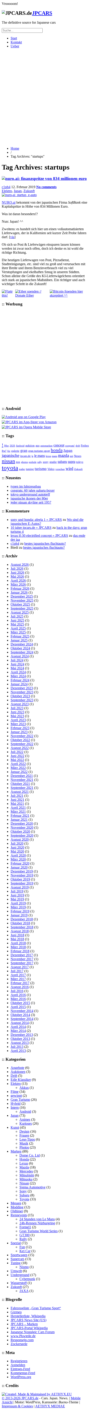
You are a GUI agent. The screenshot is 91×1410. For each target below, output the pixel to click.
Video (51, 469)
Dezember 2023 (22, 688)
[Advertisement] (45, 97)
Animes (24, 1119)
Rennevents (19, 1215)
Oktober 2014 (20, 1015)
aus (38, 445)
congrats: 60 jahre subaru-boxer (33, 490)
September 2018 (22, 927)
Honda (24, 1159)
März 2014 (18, 1031)
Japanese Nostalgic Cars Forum (33, 1332)
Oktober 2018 (20, 923)
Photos (24, 1147)
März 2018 (18, 947)
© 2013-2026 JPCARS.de (20, 1398)
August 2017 (20, 967)
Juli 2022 (17, 752)
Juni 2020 (17, 847)
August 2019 (20, 887)
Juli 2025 (17, 616)
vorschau (60, 469)
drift (78, 445)
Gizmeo (16, 1312)
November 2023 (22, 692)
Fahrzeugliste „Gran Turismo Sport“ (36, 1308)
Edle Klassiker (21, 1080)
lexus (48, 456)
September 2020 (22, 835)
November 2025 (22, 600)
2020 (12, 445)
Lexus (23, 1163)
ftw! (4, 450)
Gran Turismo (20, 1099)
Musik (23, 1143)
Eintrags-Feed (20, 1369)
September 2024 (22, 652)
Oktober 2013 (20, 1039)
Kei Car (24, 1251)
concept (58, 445)
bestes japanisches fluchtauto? (45, 543)
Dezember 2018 (22, 919)
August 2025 (20, 612)
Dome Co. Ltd (29, 1155)
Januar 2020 (19, 867)
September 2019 (22, 883)
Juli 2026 (17, 568)
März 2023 (18, 724)
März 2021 (18, 811)
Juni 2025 (17, 620)
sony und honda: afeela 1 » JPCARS (36, 520)
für (8, 451)
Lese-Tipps (27, 1139)
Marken (16, 1151)
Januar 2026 (19, 592)
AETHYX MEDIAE (50, 1406)
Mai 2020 (17, 851)
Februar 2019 (20, 911)
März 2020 (18, 859)
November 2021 (22, 780)
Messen (16, 1203)
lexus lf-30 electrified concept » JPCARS (39, 535)
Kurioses (25, 1123)
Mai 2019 (17, 899)
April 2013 (18, 1051)
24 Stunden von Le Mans (37, 1219)
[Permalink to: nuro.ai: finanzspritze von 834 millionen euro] (44, 178)
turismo (41, 468)
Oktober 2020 (20, 831)
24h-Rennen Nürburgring (37, 1223)
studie (53, 462)
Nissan (24, 1183)
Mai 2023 (17, 716)
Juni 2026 (17, 572)
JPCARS (42, 13)
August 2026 (20, 564)
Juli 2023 (17, 708)
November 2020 (22, 827)
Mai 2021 (17, 803)
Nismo (24, 1267)
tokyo (79, 462)
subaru (62, 462)
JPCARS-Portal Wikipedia (29, 1328)
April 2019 (18, 903)
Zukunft (29, 191)
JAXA (23, 1291)
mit (71, 456)
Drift (14, 1076)
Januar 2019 (19, 915)
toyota (10, 467)
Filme (15, 1091)
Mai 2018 (17, 939)
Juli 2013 (17, 1047)
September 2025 (22, 608)
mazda (63, 455)
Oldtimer (17, 1211)
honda (57, 450)
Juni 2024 (17, 664)
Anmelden (18, 1365)
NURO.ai (8, 202)
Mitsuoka (25, 1179)
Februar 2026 (20, 588)
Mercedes (26, 1171)
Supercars (17, 1259)
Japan (18, 191)
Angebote (17, 1068)
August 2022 (20, 748)
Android (20, 445)
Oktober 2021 (20, 784)
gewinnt (16, 1095)
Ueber (15, 46)
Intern (15, 1107)
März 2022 (18, 768)
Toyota (24, 1199)
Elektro (7, 191)
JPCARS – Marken (24, 1324)
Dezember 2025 (22, 596)
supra (71, 462)
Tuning (16, 1263)
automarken (46, 445)
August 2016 (20, 987)
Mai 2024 (17, 668)
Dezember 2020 (22, 823)
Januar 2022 (19, 772)
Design (24, 1131)
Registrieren (19, 1361)
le (32, 456)
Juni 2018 (17, 935)
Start (14, 38)
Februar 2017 (20, 983)
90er (6, 445)
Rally (23, 1239)
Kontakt (16, 42)
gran (23, 450)
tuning (30, 469)
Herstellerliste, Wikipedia (28, 1316)
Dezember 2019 (22, 871)
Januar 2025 (19, 640)
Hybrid (16, 1103)
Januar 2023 (19, 732)
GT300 (24, 1235)
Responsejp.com (22, 1340)
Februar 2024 (20, 680)
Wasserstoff (19, 1283)
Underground (20, 1275)
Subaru (24, 1195)
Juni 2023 (17, 712)
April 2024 (18, 672)
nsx (18, 462)
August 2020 (20, 839)
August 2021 (20, 792)
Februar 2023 (20, 728)
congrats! (70, 445)
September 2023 (22, 700)
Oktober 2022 (20, 740)
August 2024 (20, 656)
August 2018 (20, 931)
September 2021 (22, 788)
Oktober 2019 (20, 879)
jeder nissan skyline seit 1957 (31, 502)
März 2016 (18, 999)
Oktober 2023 (20, 696)
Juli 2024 (17, 660)
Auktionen (18, 1072)
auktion (30, 445)
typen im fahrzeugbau (26, 486)
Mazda (24, 1167)
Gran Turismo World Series (38, 1231)
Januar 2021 (19, 819)
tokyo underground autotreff (30, 494)
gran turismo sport (39, 450)
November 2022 (22, 736)
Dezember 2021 (22, 776)
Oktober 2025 (20, 604)
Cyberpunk (27, 1279)
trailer (22, 469)
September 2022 (22, 744)
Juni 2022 (17, 756)
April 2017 (18, 975)
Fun (22, 1247)
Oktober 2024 (20, 648)
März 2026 (18, 584)
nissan (8, 461)
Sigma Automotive (32, 1187)
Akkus (24, 1087)
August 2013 (20, 1043)
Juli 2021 (17, 796)
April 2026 (18, 580)
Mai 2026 (17, 576)
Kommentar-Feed (23, 1373)
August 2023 (20, 704)
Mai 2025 (17, 624)
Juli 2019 (17, 891)
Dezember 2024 (22, 644)
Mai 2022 (17, 760)
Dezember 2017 (22, 955)
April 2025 (18, 628)
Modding (17, 1207)
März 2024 (18, 676)
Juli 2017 (17, 971)
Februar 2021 (20, 815)
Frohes (85, 445)
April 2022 (18, 764)
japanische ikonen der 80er (29, 498)
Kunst (15, 1127)
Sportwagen (19, 1255)
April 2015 (18, 1007)
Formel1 (25, 1227)
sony (46, 462)
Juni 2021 (17, 800)
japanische (10, 455)
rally (39, 462)
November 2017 (22, 959)
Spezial (16, 1243)
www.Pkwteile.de (23, 1336)
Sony (23, 1191)
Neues (77, 456)
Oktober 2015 (20, 1003)
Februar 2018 (20, 951)
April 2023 (18, 720)
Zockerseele (19, 1344)
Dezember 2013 (22, 1035)
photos (24, 462)
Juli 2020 (17, 843)
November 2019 (22, 875)
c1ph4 (6, 187)
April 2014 (18, 1027)
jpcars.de (25, 456)
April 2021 (18, 807)
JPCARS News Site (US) (28, 1320)
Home (15, 148)
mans (54, 456)
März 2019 (18, 907)
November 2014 (22, 1011)
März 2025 (18, 632)
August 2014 (20, 1023)
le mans (39, 456)
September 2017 (22, 963)
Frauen (24, 1135)
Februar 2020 (20, 863)
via (12, 237)
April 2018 (18, 943)
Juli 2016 (17, 991)
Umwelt (16, 1271)
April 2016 (18, 995)
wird (69, 468)
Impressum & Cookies (17, 1406)
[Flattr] (8, 295)
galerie (15, 450)
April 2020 (18, 855)
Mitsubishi (26, 1175)
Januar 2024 (19, 684)
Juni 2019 (17, 895)
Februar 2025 (20, 636)
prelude (32, 462)
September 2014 (22, 1019)
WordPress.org (21, 1377)
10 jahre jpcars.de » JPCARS (31, 527)
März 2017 (18, 979)
